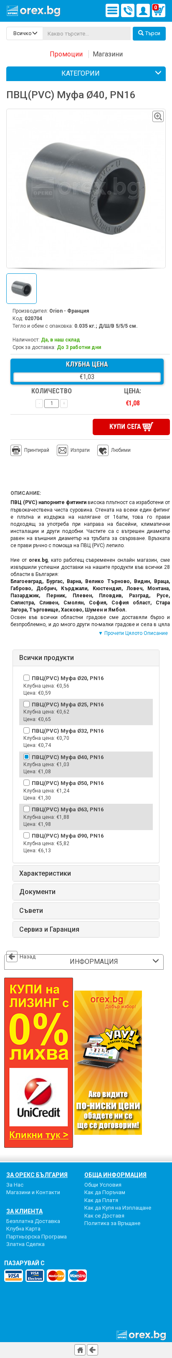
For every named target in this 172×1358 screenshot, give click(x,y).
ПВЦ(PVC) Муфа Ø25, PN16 (68, 704)
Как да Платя (101, 1200)
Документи (37, 892)
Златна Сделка (25, 1244)
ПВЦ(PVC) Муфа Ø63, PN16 (68, 809)
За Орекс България (37, 1175)
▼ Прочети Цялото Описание (133, 633)
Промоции (66, 54)
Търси (152, 33)
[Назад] (92, 1349)
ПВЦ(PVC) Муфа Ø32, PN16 (68, 731)
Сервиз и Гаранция (49, 929)
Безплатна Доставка (33, 1221)
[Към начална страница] (80, 1349)
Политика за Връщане (112, 1223)
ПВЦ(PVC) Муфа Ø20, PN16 (68, 678)
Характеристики (45, 873)
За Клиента (24, 1211)
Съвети (31, 911)
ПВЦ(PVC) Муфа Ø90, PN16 (68, 836)
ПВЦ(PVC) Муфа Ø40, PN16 (68, 757)
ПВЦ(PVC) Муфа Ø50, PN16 (68, 783)
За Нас (14, 1185)
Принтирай (36, 450)
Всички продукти (46, 658)
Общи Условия (102, 1185)
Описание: (25, 493)
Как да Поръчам (104, 1192)
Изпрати (80, 450)
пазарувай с (24, 1263)
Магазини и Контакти (33, 1192)
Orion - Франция (69, 311)
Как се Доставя (104, 1216)
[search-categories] (24, 33)
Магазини (108, 54)
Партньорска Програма (36, 1236)
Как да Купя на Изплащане (117, 1208)
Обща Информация (115, 1175)
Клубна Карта (23, 1229)
